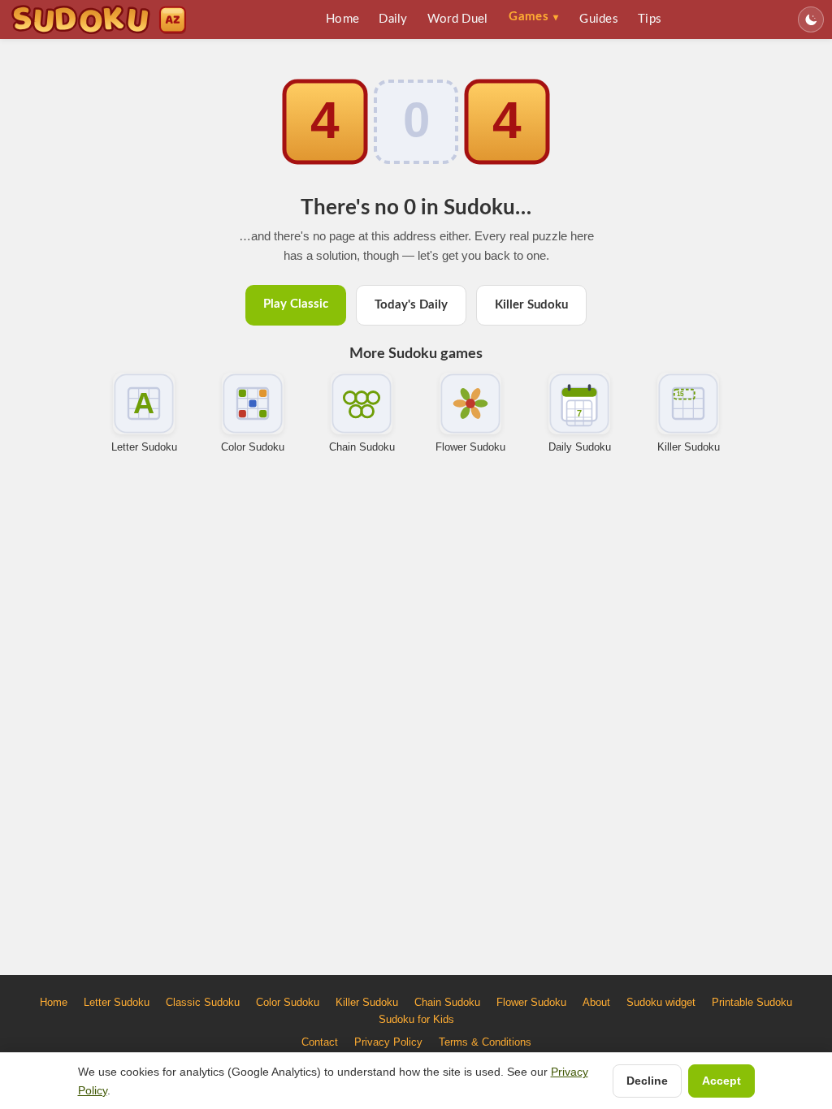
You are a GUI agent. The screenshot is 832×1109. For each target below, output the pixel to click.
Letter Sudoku (144, 447)
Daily (393, 19)
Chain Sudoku (362, 447)
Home (342, 19)
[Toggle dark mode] (811, 19)
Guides (598, 19)
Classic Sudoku (203, 1002)
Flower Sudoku (470, 447)
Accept (721, 1080)
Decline (647, 1080)
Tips (649, 19)
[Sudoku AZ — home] (98, 19)
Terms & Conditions (485, 1042)
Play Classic (295, 304)
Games (533, 17)
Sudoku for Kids (416, 1019)
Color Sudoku (252, 447)
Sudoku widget (661, 1002)
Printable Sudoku (752, 1002)
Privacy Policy (388, 1042)
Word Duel (457, 19)
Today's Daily (411, 305)
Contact (319, 1042)
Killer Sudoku (531, 305)
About (596, 1002)
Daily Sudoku (579, 447)
